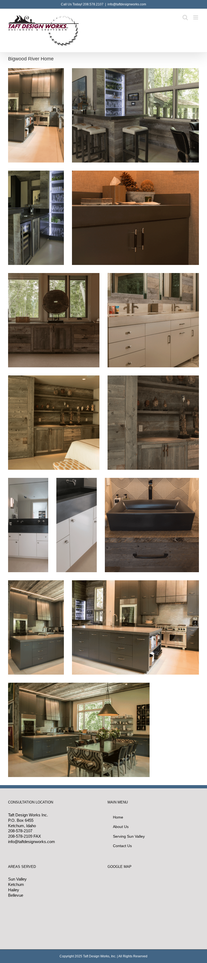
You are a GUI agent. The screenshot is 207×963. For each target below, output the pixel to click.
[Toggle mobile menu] (196, 17)
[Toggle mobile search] (185, 17)
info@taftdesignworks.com (127, 4)
